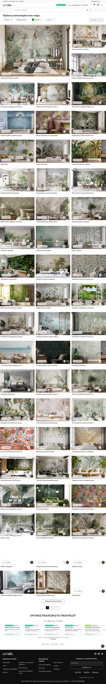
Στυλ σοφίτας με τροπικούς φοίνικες (83, 423)
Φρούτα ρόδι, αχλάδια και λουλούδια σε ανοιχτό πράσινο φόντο (12, 221)
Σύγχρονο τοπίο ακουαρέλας (45, 279)
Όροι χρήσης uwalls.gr (45, 671)
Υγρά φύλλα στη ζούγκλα (9, 279)
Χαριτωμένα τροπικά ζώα (80, 49)
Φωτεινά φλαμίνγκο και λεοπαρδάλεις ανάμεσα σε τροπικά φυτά (47, 135)
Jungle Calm (4, 164)
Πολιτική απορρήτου (45, 664)
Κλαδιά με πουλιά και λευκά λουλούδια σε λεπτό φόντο (83, 279)
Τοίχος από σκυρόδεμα (43, 250)
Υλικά (4, 665)
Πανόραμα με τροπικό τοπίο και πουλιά (83, 135)
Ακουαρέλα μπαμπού (79, 365)
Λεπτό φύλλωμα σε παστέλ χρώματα (47, 423)
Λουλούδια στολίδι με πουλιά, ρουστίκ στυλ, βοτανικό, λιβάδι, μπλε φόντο (83, 336)
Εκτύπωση (42, 668)
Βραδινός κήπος (77, 566)
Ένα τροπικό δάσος (42, 509)
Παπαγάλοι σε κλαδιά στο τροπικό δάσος (12, 423)
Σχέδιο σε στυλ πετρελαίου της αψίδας (47, 107)
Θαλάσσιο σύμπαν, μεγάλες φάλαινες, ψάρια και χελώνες (47, 336)
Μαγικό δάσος (76, 250)
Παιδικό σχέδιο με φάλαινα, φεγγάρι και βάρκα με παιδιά (12, 135)
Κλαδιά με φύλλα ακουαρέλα (10, 193)
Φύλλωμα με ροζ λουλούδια (45, 451)
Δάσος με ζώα (5, 538)
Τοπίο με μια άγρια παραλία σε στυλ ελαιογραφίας (12, 365)
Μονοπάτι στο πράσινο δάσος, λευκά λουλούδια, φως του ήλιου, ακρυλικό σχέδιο (83, 107)
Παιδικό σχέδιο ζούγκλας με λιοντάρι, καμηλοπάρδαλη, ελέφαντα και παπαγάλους (83, 78)
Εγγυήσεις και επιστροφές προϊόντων (26, 663)
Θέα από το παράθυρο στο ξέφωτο (83, 308)
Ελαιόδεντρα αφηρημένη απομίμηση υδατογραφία (12, 336)
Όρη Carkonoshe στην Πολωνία (10, 480)
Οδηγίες (5, 672)
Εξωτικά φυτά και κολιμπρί (80, 221)
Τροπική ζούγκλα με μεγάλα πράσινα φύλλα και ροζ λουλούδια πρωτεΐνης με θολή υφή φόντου (47, 480)
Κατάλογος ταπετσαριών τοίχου (26, 672)
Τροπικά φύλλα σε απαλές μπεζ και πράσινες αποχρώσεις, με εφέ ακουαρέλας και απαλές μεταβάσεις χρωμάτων (47, 221)
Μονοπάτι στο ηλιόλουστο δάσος (11, 308)
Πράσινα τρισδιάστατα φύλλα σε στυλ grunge (83, 394)
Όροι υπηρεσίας (58, 662)
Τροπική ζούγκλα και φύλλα (81, 164)
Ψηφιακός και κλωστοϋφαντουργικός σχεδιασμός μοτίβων (83, 480)
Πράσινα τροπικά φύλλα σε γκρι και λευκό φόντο (12, 509)
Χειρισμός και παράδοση (10, 669)
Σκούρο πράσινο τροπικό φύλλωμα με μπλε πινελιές (47, 365)
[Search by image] (87, 10)
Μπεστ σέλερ (54, 644)
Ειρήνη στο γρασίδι (7, 250)
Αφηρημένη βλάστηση (8, 394)
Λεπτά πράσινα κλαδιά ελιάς (45, 595)
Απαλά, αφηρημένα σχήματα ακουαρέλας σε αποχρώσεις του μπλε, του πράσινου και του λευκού (12, 595)
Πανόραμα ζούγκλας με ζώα (9, 78)
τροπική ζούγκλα (41, 164)
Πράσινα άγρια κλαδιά (43, 308)
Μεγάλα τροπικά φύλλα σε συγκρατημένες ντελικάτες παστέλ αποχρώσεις (83, 538)
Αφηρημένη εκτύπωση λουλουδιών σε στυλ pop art (83, 509)
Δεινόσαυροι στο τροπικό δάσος (46, 193)
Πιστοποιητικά (23, 667)
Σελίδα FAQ (6, 662)
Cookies (56, 665)
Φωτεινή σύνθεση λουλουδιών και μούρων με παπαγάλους (12, 451)
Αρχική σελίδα (45, 644)
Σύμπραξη (56, 669)
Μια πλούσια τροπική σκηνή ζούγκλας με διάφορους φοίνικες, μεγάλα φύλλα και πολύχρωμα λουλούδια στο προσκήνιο (83, 193)
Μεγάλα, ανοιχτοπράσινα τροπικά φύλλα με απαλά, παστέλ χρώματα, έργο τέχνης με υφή (47, 394)
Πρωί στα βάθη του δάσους (45, 538)
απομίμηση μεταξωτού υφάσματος (83, 451)
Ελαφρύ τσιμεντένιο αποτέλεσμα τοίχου (47, 566)
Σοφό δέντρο (76, 595)
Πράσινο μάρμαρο (6, 566)
